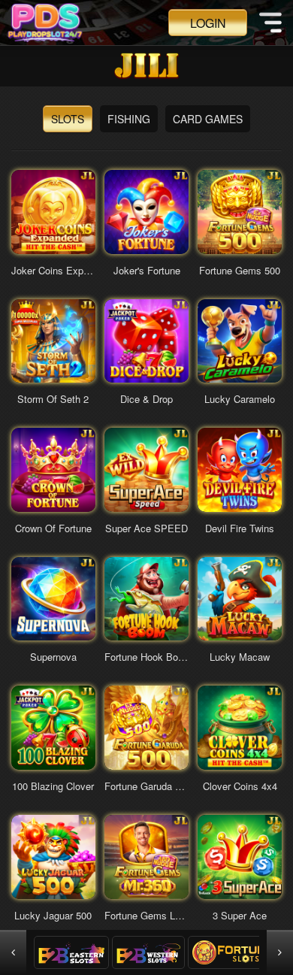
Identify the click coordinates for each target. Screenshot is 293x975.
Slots (67, 118)
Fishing (128, 118)
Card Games (208, 118)
